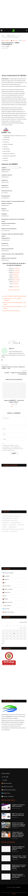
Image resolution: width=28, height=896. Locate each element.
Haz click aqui (17, 268)
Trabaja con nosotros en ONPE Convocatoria (18, 805)
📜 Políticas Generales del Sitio (8, 789)
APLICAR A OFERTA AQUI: (14, 290)
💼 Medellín (5, 599)
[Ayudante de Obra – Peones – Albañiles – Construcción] (5, 858)
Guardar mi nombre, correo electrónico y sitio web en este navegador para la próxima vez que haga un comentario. (13, 448)
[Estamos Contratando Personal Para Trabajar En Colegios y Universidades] (5, 825)
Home (2, 35)
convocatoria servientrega (16, 522)
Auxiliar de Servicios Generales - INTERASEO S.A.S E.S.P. (11, 516)
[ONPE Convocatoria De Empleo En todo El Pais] (5, 816)
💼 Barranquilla (6, 576)
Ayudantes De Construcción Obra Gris (11, 310)
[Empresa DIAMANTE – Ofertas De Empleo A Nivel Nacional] (14, 390)
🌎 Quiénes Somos (5, 793)
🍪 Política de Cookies (6, 783)
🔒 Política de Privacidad (7, 786)
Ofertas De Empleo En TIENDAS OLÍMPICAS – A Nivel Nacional (18, 876)
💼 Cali (4, 582)
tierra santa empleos (12, 527)
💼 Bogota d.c (6, 579)
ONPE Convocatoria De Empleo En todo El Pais (18, 814)
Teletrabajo (4, 527)
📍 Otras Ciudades (7, 605)
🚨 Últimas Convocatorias (8, 612)
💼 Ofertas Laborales (7, 602)
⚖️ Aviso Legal (4, 776)
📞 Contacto (4, 780)
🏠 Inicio (4, 595)
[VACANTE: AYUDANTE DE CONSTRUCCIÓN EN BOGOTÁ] (5, 849)
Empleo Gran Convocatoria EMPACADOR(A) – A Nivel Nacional (19, 866)
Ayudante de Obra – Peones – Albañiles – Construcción (19, 856)
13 (14, 633)
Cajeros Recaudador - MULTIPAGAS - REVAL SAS (10, 520)
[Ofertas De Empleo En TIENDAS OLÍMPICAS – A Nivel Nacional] (5, 877)
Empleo (8, 46)
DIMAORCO (14, 893)
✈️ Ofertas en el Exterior (8, 572)
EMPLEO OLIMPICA (21, 524)
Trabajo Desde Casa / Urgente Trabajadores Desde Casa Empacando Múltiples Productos (18, 834)
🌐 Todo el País (22, 40)
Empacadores (4, 524)
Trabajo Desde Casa (13, 531)
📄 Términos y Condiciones (7, 796)
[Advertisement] (14, 14)
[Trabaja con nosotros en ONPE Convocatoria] (5, 807)
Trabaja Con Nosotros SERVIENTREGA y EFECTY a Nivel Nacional (13, 529)
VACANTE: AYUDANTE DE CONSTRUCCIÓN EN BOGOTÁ (14, 296)
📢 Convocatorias (11, 35)
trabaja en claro (5, 531)
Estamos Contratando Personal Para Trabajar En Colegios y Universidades (18, 824)
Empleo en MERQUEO (12, 524)
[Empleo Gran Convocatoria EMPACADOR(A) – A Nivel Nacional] (5, 867)
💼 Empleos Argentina (8, 589)
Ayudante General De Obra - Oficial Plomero (10, 518)
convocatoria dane (5, 522)
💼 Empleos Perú (14, 40)
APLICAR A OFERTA (5, 773)
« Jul (2, 643)
